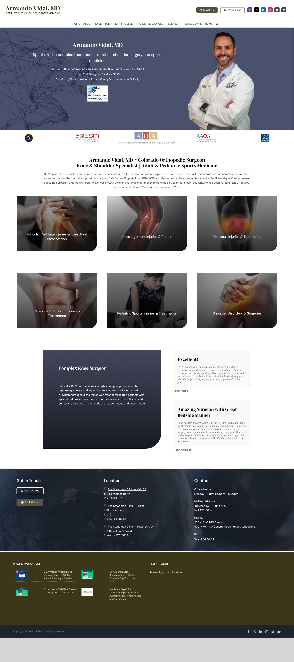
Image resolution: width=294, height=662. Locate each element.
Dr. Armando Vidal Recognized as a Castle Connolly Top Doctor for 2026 (122, 576)
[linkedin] (263, 9)
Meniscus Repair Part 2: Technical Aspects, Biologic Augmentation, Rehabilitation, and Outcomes (125, 594)
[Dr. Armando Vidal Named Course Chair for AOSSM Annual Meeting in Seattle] (22, 574)
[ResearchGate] (277, 9)
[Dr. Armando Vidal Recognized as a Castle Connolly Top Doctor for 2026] (87, 574)
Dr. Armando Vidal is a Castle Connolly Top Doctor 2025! (60, 591)
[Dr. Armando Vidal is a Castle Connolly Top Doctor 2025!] (22, 592)
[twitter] (256, 9)
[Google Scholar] (283, 9)
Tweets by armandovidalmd (167, 572)
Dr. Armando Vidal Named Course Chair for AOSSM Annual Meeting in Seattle (58, 575)
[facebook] (249, 9)
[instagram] (270, 9)
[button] (217, 24)
